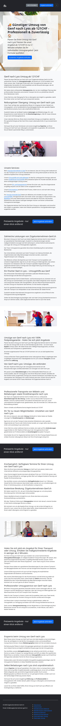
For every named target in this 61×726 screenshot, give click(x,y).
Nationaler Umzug (39, 718)
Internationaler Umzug (41, 716)
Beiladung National (39, 712)
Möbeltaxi (7, 198)
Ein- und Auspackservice (19, 184)
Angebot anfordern (46, 5)
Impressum (37, 705)
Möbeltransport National (41, 709)
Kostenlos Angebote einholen (19, 57)
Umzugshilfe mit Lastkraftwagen (19, 178)
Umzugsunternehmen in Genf (16, 171)
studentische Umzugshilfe (16, 179)
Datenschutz (38, 707)
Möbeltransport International (43, 710)
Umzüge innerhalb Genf (13, 195)
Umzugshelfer (8, 196)
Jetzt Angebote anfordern (43, 221)
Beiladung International (41, 714)
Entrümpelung (13, 189)
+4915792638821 (32, 5)
